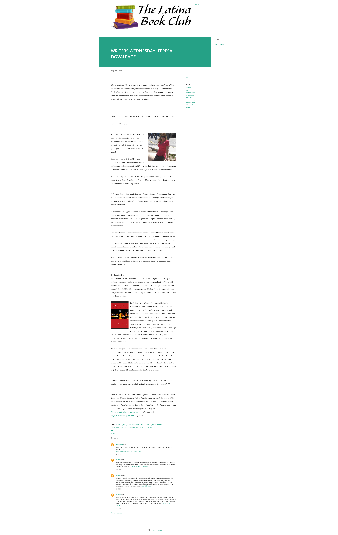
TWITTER (174, 32)
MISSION (122, 32)
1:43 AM (118, 454)
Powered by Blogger (156, 530)
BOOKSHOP (186, 32)
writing (188, 107)
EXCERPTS (150, 32)
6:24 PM (119, 508)
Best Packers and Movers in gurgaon (128, 451)
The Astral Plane (190, 102)
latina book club (190, 92)
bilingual (188, 87)
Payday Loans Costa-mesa (140, 466)
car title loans (146, 486)
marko (118, 459)
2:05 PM (118, 489)
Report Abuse (219, 44)
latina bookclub (190, 95)
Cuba (187, 90)
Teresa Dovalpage (190, 100)
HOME (112, 32)
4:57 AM (118, 469)
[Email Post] (112, 431)
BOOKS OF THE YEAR (136, 32)
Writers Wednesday (191, 105)
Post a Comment (116, 513)
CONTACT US (163, 32)
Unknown (119, 444)
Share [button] (188, 77)
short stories (189, 97)
